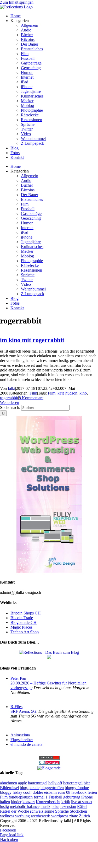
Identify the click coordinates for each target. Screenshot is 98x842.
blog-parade (29, 787)
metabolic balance (24, 806)
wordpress (59, 816)
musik (45, 806)
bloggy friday (11, 792)
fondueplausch (21, 797)
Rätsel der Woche (14, 811)
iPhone (87, 797)
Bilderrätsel (9, 787)
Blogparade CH (23, 622)
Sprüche (62, 811)
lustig (4, 806)
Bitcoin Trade (21, 618)
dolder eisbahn (45, 792)
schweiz (36, 811)
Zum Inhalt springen (16, 2)
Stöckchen (78, 811)
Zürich (84, 816)
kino (83, 393)
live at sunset (81, 802)
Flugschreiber (21, 739)
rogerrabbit (9, 398)
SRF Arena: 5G (23, 711)
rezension (68, 806)
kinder (16, 802)
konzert (28, 802)
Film (33, 393)
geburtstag (71, 797)
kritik (65, 802)
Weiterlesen (9, 402)
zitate (73, 816)
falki (11, 388)
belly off (55, 783)
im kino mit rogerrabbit (32, 340)
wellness (7, 816)
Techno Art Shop (24, 632)
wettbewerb (40, 816)
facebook (79, 792)
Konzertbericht (48, 802)
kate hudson (67, 393)
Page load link (12, 835)
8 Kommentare (31, 398)
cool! (27, 792)
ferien (92, 792)
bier (87, 783)
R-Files (16, 706)
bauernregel (37, 783)
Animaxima (20, 735)
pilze (55, 806)
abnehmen (8, 783)
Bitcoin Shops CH (25, 613)
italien (5, 802)
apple (22, 783)
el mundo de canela (26, 744)
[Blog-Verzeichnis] (49, 763)
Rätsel (82, 806)
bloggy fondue (77, 787)
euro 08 (64, 792)
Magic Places (21, 627)
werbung (22, 816)
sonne (49, 811)
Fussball (55, 797)
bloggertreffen (52, 787)
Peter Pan (18, 678)
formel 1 (41, 797)
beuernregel (73, 783)
